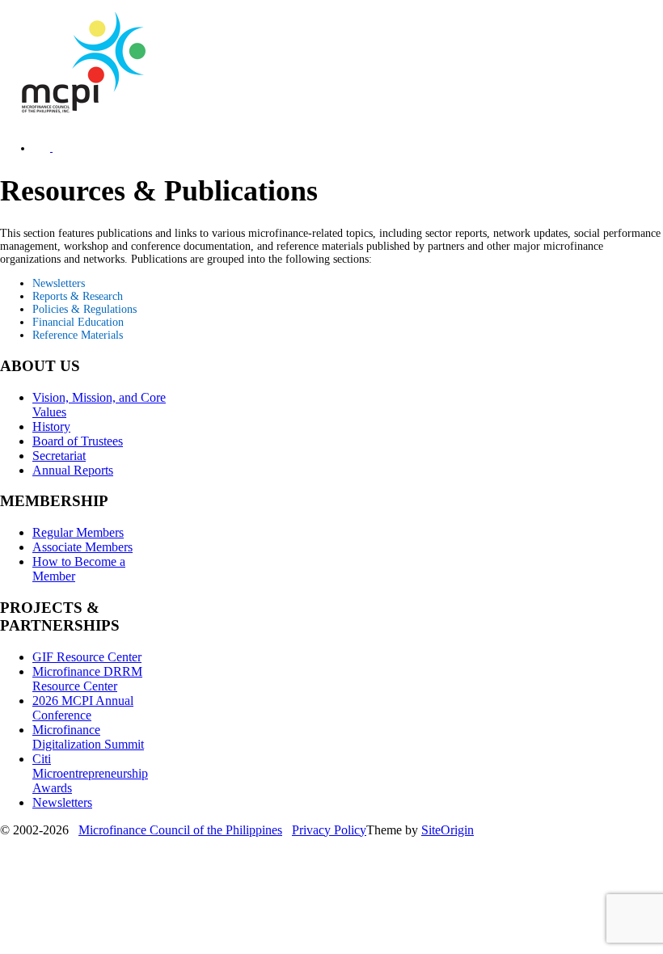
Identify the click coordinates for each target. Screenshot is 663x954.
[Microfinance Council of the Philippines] (81, 109)
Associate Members (82, 547)
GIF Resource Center (86, 657)
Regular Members (78, 532)
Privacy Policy (329, 830)
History (51, 426)
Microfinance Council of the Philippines (180, 830)
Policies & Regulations (84, 309)
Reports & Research (77, 296)
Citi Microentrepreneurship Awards (90, 773)
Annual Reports (72, 470)
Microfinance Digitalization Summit (88, 737)
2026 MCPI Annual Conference (82, 708)
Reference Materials (77, 335)
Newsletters (58, 283)
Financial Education (78, 322)
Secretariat (59, 455)
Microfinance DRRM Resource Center (87, 679)
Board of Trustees (77, 441)
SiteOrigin (447, 830)
